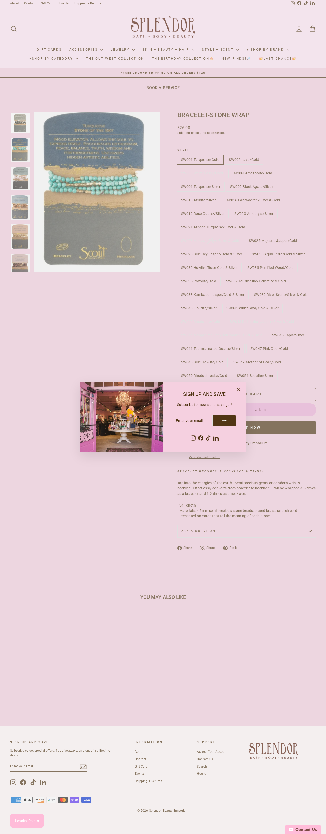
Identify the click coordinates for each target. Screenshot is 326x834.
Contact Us (305, 829)
